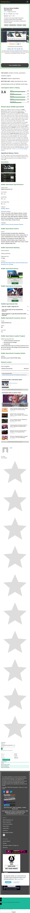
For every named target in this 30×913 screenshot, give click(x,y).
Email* (15, 755)
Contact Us (5, 830)
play (4, 193)
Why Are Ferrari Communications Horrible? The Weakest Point (18, 431)
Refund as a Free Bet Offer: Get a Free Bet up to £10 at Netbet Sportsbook (15, 297)
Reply (2, 908)
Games (24, 25)
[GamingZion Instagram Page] (7, 791)
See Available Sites (15, 65)
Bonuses (19, 25)
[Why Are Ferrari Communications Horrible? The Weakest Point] (5, 432)
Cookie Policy (6, 828)
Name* (15, 754)
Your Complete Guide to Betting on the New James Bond (18, 420)
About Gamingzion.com (8, 819)
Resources (5, 847)
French (7, 224)
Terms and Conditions (7, 824)
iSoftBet (3, 208)
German (11, 224)
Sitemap (4, 843)
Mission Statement (7, 822)
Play (15, 283)
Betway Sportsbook (7, 368)
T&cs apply (15, 141)
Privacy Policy (6, 826)
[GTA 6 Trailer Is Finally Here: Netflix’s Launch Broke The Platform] (5, 415)
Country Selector (6, 841)
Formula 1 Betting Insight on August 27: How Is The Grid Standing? (19, 437)
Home (5, 11)
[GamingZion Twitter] (11, 791)
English (3, 224)
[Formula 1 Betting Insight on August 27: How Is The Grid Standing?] (5, 437)
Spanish (21, 224)
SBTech (7, 208)
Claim (10, 385)
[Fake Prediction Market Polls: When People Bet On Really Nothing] (5, 409)
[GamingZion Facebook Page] (3, 791)
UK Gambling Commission (20, 374)
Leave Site (16, 882)
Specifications (13, 25)
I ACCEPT (8, 882)
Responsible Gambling (8, 832)
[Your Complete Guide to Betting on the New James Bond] (5, 421)
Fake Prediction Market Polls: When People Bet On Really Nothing (19, 409)
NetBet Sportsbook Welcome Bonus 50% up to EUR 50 (15, 280)
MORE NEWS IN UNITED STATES (15, 441)
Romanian (16, 224)
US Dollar (11, 264)
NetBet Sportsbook (13, 383)
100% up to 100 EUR (17, 148)
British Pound (11, 262)
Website (16, 757)
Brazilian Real (4, 262)
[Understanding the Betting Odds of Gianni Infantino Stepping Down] (5, 426)
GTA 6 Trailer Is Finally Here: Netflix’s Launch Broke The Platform (19, 414)
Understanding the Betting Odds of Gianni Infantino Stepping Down (18, 426)
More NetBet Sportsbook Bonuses (15, 389)
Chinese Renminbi (20, 262)
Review (6, 25)
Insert (14, 912)
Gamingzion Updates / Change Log (10, 845)
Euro (26, 262)
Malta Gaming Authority (8, 374)
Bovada (26, 368)
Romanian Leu (4, 264)
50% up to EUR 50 (15, 49)
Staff (7, 13)
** (12, 148)
